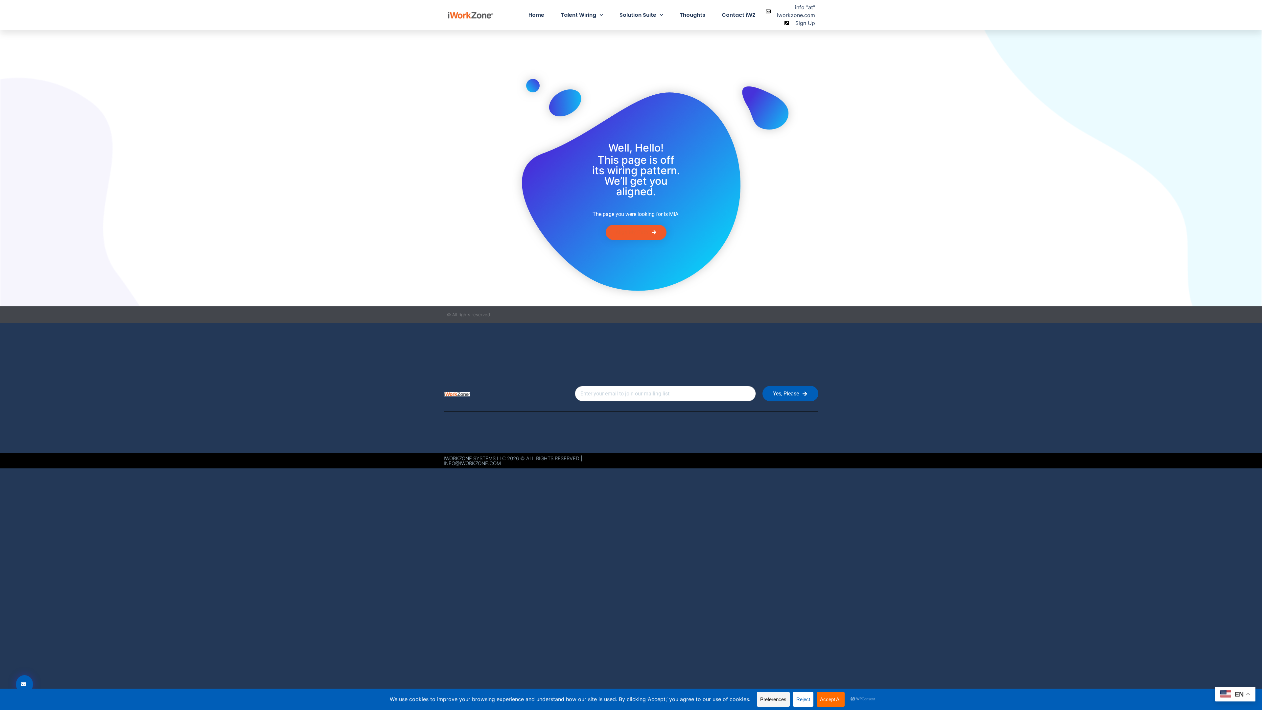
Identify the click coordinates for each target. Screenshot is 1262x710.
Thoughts (692, 15)
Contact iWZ (739, 15)
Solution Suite (637, 15)
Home (536, 15)
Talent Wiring (578, 15)
